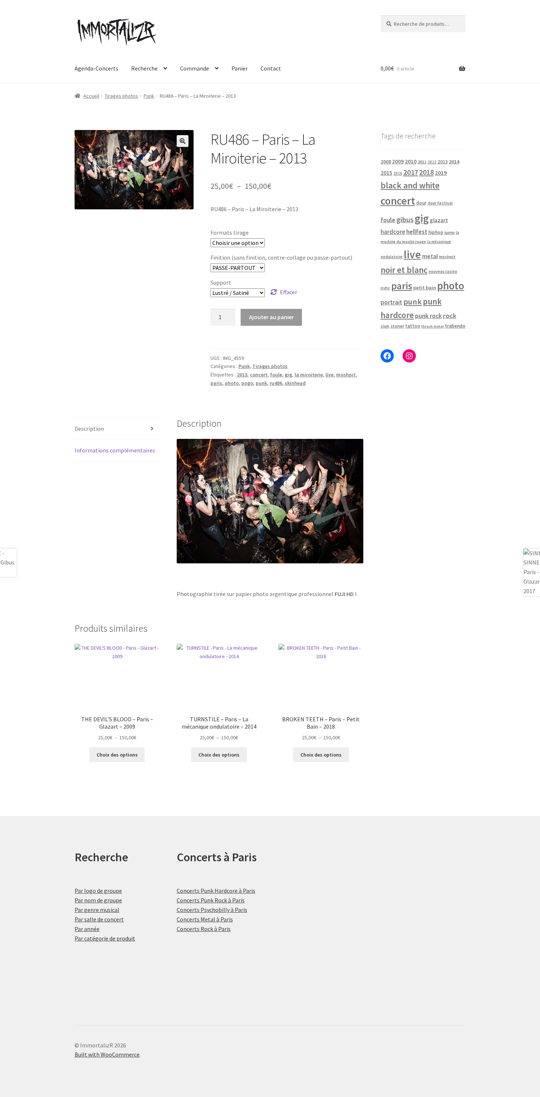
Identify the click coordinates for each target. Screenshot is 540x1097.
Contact (270, 68)
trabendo (455, 326)
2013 (242, 374)
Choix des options (117, 754)
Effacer (288, 292)
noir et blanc (404, 269)
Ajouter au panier (271, 317)
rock (449, 315)
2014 (454, 161)
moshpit (346, 374)
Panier (239, 68)
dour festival (440, 203)
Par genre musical (97, 909)
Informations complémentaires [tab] (115, 450)
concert (258, 374)
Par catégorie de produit (105, 938)
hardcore (393, 232)
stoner (397, 326)
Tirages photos (121, 96)
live (329, 374)
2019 (441, 172)
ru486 (276, 383)
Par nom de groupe (98, 900)
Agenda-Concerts (96, 68)
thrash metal (432, 326)
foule (276, 374)
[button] (182, 141)
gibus (405, 219)
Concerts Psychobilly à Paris (212, 909)
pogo (247, 383)
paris (216, 383)
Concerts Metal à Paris (205, 919)
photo (232, 383)
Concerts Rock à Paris (204, 928)
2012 (432, 162)
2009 (398, 161)
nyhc (385, 288)
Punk (149, 96)
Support (220, 282)
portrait (391, 302)
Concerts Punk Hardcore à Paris (216, 890)
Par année (87, 928)
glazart (439, 220)
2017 (410, 172)
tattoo (412, 326)
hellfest (416, 232)
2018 (426, 172)
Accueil (91, 96)
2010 (411, 161)
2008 (386, 161)
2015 (386, 172)
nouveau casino (443, 271)
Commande (194, 68)
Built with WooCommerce (107, 1054)
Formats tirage (229, 232)
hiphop (435, 232)
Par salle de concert (99, 919)
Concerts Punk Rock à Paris (211, 900)
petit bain (424, 287)
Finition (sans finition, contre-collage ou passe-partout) (281, 257)
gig (288, 374)
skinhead (295, 383)
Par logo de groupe (98, 890)
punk (261, 383)
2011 (422, 162)
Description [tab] (89, 428)
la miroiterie (309, 374)
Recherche (144, 68)
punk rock (428, 316)
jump (449, 232)
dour (421, 203)
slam (385, 326)
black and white (410, 185)
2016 (397, 173)
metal (430, 256)
